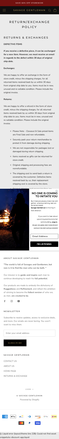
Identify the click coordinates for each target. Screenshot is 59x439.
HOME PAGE (10, 371)
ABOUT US (9, 366)
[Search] (49, 10)
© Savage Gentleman (29, 396)
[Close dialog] (56, 191)
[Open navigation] (4, 10)
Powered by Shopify (29, 399)
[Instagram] (12, 301)
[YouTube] (19, 301)
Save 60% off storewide (29, 3)
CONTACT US (10, 361)
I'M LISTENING (44, 244)
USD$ (28, 389)
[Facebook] (5, 301)
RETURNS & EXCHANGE (15, 376)
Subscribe (15, 343)
